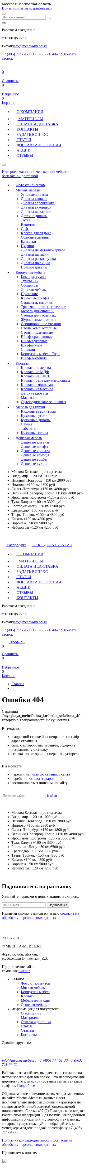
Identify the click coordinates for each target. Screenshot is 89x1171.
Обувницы (29, 285)
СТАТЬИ (23, 140)
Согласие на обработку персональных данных (37, 1142)
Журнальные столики (38, 319)
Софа (25, 229)
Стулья (26, 424)
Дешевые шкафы (34, 446)
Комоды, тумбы (33, 277)
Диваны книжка (34, 199)
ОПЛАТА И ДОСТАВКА (37, 124)
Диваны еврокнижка (38, 203)
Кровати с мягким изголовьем (45, 380)
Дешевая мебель (29, 438)
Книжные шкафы (35, 298)
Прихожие (29, 294)
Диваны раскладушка (38, 259)
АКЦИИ (23, 150)
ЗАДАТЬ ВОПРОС (32, 134)
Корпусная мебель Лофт (40, 354)
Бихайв (24, 971)
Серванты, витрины (37, 302)
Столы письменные (37, 332)
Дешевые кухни (34, 464)
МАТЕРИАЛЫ (30, 119)
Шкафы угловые (34, 341)
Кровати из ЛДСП (36, 376)
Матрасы (28, 397)
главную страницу (45, 774)
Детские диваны (34, 216)
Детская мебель (33, 290)
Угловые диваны (34, 194)
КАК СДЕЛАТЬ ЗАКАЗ (52, 545)
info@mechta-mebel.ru (30, 46)
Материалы (30, 1017)
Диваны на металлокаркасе (43, 250)
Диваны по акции (35, 263)
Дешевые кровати (35, 451)
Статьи (26, 1026)
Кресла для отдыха (36, 233)
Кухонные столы (34, 433)
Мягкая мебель (28, 190)
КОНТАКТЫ (27, 129)
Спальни (28, 349)
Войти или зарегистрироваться (27, 8)
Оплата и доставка (36, 1022)
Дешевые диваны (35, 442)
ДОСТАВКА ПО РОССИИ (38, 145)
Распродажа (16, 545)
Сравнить (10, 650)
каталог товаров (41, 778)
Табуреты (28, 428)
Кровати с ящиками (37, 385)
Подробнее (26, 1085)
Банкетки (28, 241)
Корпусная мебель (30, 272)
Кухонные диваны (36, 420)
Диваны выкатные (36, 212)
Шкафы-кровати (34, 358)
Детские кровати (34, 393)
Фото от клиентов (30, 185)
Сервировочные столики (41, 324)
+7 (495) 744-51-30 (17, 54)
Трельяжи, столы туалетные (43, 307)
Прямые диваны (34, 267)
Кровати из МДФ (35, 372)
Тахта (25, 220)
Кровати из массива (37, 389)
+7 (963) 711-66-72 (47, 54)
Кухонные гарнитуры (38, 411)
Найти (52, 795)
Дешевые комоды (35, 455)
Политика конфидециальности (27, 1140)
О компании (31, 1013)
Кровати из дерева (36, 368)
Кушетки (28, 224)
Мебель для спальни (37, 311)
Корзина (8, 100)
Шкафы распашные (36, 337)
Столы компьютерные (39, 328)
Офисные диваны (35, 237)
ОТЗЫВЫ (24, 155)
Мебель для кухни (30, 407)
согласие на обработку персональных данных (40, 915)
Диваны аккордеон (36, 207)
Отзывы (27, 1030)
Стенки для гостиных (38, 315)
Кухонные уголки (35, 416)
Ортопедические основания (43, 402)
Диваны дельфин (35, 254)
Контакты (29, 1035)
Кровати (22, 363)
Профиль (17, 642)
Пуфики (27, 246)
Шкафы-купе (31, 345)
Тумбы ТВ (29, 281)
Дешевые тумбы (34, 459)
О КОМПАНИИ (29, 112)
